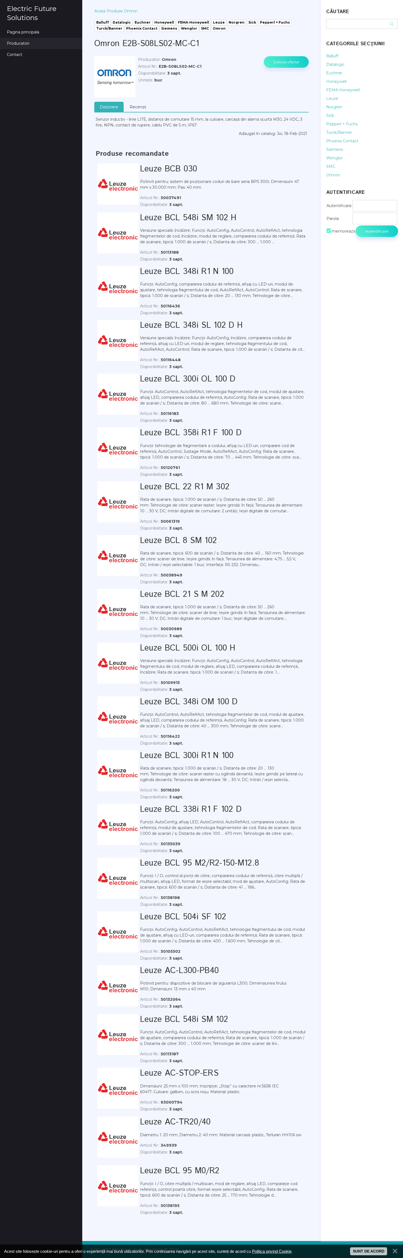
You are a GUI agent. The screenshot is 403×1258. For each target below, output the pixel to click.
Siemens (334, 149)
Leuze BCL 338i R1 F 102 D (191, 809)
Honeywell (336, 81)
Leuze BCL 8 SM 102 (178, 541)
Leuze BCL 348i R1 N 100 (187, 272)
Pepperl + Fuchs (341, 123)
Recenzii (138, 106)
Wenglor (334, 158)
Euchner (334, 72)
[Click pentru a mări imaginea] (114, 76)
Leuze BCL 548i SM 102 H (188, 218)
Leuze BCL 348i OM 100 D (189, 702)
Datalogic (335, 64)
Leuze (332, 98)
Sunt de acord (368, 1251)
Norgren (334, 106)
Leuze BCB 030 (168, 169)
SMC (330, 166)
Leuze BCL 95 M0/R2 (179, 1171)
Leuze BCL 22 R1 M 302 (184, 487)
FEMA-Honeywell (343, 89)
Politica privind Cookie (271, 1251)
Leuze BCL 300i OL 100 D (187, 379)
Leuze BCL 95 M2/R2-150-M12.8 (199, 863)
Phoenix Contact (342, 140)
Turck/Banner (339, 132)
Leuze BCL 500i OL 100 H (187, 648)
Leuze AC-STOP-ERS (179, 1073)
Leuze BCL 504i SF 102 (183, 917)
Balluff (332, 55)
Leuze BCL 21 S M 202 (182, 594)
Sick (330, 115)
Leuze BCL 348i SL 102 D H (191, 325)
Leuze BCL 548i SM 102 (184, 1019)
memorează (343, 231)
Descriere (109, 106)
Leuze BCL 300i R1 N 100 (187, 756)
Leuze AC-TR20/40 (175, 1122)
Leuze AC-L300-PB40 (179, 971)
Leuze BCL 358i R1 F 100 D (191, 433)
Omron (333, 175)
